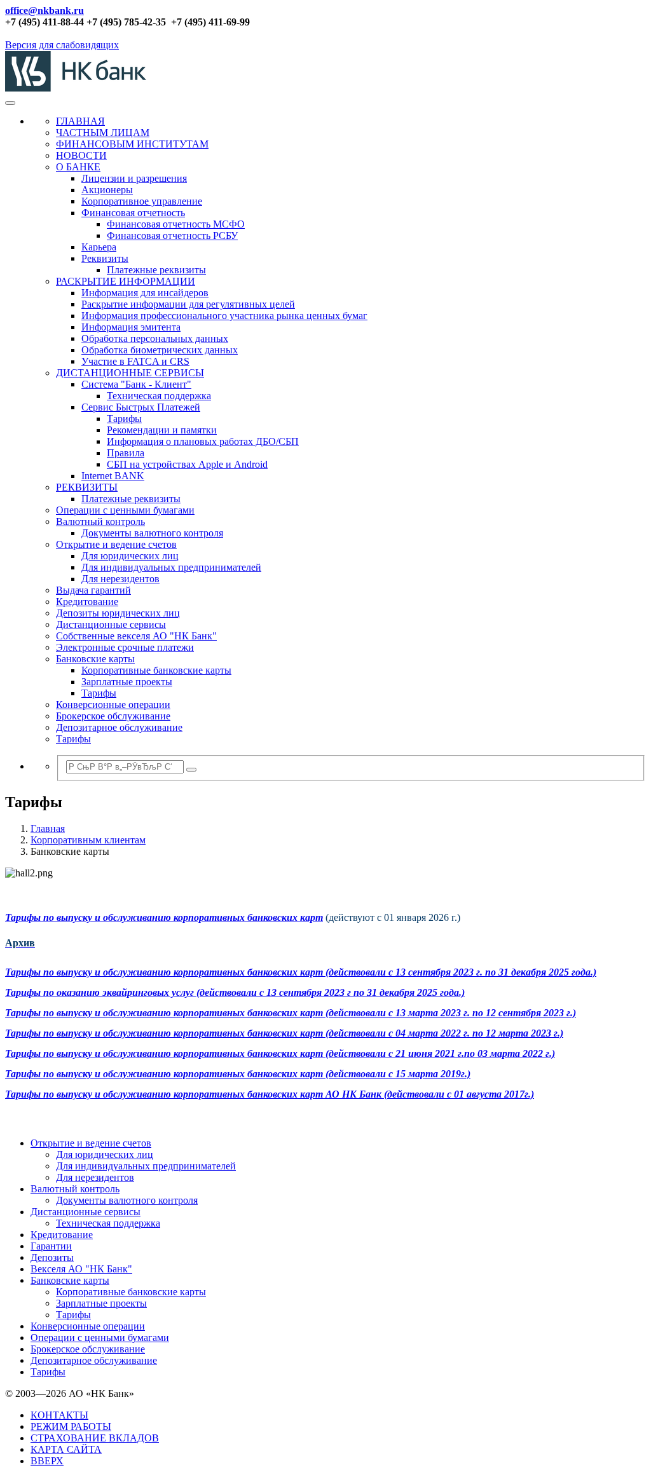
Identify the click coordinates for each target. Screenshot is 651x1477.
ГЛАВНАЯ (80, 121)
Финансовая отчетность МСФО (176, 224)
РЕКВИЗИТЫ (87, 487)
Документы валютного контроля (152, 533)
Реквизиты (104, 258)
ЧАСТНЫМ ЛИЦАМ (102, 132)
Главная (48, 828)
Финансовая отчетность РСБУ (172, 235)
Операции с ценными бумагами (125, 510)
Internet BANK (112, 475)
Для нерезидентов (120, 578)
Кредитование (87, 601)
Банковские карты (95, 658)
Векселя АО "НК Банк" (81, 1268)
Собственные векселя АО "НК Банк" (136, 635)
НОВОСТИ (81, 155)
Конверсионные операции (113, 704)
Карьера (98, 247)
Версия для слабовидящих (62, 44)
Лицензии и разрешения (134, 178)
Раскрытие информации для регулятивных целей (188, 304)
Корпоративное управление (141, 201)
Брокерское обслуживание (113, 716)
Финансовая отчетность (133, 212)
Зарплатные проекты (126, 681)
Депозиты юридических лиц (118, 613)
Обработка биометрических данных (159, 349)
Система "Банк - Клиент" (136, 384)
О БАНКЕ (78, 166)
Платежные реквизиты (156, 269)
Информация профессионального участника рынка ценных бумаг (224, 315)
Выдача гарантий (93, 590)
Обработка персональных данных (154, 338)
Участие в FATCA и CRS (135, 361)
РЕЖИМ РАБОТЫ (71, 1426)
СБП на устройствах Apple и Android (187, 464)
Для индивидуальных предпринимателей (171, 567)
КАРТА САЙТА (66, 1449)
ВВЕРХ (47, 1460)
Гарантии (51, 1246)
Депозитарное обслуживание (119, 727)
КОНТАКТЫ (59, 1415)
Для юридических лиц (130, 555)
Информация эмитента (131, 327)
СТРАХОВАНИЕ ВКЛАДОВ (95, 1438)
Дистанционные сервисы (111, 624)
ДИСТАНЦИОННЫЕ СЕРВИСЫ (130, 372)
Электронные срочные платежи (125, 647)
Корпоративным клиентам (88, 839)
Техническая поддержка (159, 395)
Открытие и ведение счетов (116, 544)
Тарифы (124, 418)
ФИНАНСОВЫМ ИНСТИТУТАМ (132, 144)
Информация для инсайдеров (145, 292)
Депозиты (52, 1257)
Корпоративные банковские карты (156, 670)
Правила (125, 452)
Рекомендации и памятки (162, 430)
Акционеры (107, 189)
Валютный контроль (100, 521)
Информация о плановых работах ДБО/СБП (203, 441)
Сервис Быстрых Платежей (140, 407)
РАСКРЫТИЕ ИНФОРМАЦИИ (125, 281)
